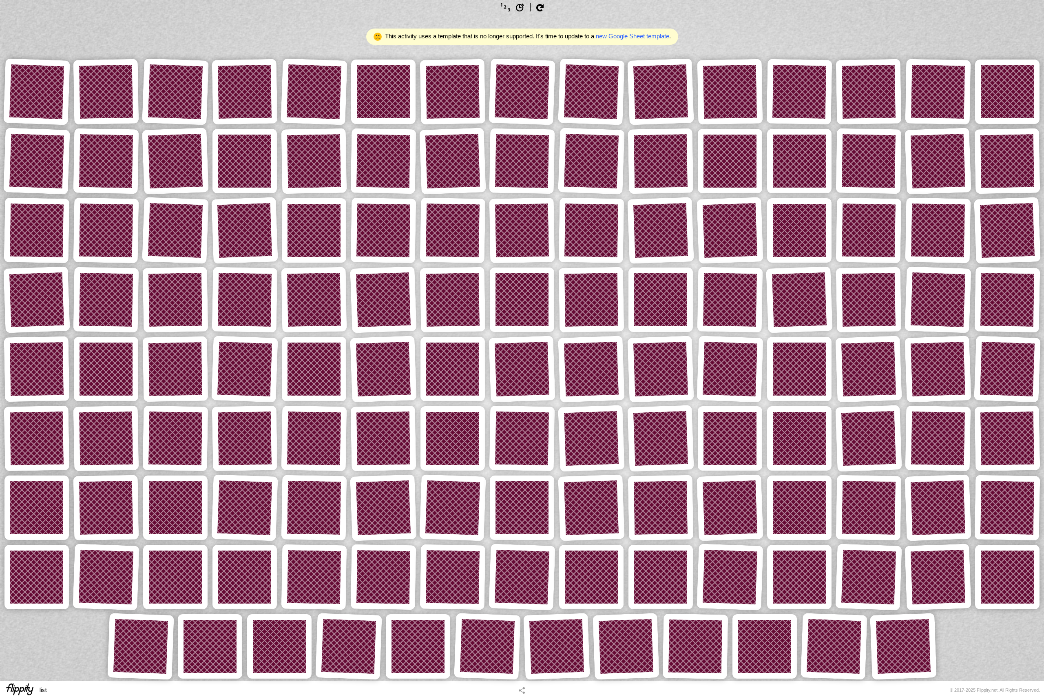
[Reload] (540, 7)
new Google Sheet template (632, 36)
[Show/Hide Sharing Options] (522, 690)
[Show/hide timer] (520, 7)
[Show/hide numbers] (505, 7)
